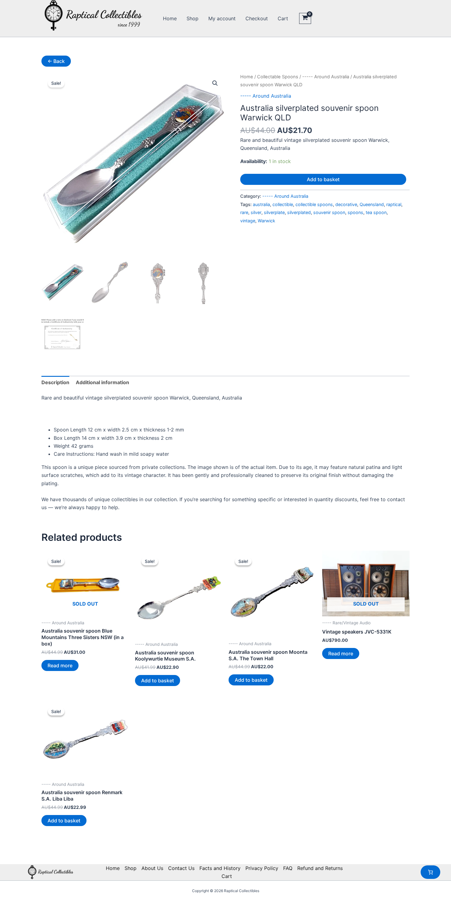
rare (244, 212)
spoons (355, 212)
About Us (152, 868)
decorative (346, 204)
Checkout (256, 18)
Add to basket (323, 179)
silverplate (274, 212)
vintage (247, 220)
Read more (60, 665)
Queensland (372, 204)
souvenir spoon (329, 212)
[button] (215, 83)
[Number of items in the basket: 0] (430, 872)
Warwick (266, 220)
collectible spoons (314, 204)
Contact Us (181, 868)
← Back (56, 61)
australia (261, 204)
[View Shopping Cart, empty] (305, 18)
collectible (282, 204)
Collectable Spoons (277, 77)
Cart (283, 18)
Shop (193, 18)
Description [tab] (55, 382)
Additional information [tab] (102, 382)
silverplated (299, 212)
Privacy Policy (261, 868)
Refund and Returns (320, 868)
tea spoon (376, 212)
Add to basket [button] (157, 680)
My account (222, 18)
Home (170, 18)
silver (256, 212)
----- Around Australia (325, 77)
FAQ (287, 868)
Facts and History (220, 868)
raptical (393, 204)
